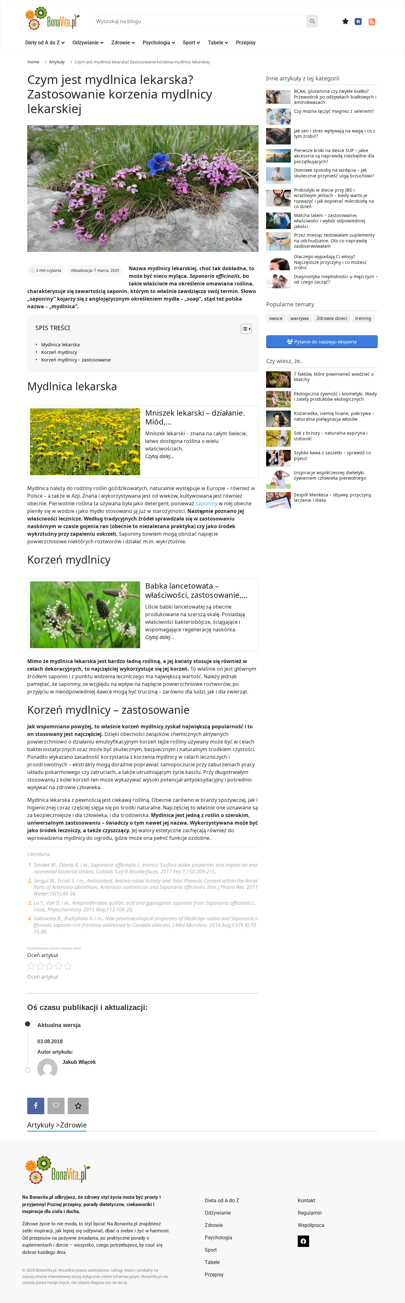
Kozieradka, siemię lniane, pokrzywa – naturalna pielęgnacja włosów (334, 416)
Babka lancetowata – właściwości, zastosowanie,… (196, 590)
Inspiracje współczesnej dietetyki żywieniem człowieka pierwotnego (330, 475)
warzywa (299, 318)
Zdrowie (120, 43)
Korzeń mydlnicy (59, 352)
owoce (276, 318)
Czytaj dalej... (159, 456)
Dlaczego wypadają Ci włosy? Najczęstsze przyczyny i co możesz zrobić (330, 262)
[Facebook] (358, 21)
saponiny (206, 503)
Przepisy (246, 43)
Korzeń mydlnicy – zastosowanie (76, 360)
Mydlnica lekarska (60, 345)
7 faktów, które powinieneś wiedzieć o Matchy (334, 377)
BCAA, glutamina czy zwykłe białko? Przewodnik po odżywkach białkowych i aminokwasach (335, 96)
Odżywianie (85, 43)
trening (363, 318)
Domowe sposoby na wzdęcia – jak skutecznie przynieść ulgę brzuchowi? (334, 173)
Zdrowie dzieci (332, 318)
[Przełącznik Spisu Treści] (243, 328)
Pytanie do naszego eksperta (325, 341)
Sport (189, 43)
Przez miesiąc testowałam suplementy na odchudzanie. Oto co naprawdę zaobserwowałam (334, 240)
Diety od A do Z (42, 43)
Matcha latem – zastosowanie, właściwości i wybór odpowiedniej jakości (329, 221)
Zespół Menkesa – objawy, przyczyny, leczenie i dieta (333, 497)
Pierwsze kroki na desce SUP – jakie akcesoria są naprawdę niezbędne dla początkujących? (334, 156)
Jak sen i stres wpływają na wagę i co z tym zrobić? (334, 133)
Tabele (215, 43)
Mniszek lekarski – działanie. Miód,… (195, 417)
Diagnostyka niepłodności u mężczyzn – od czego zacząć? (336, 279)
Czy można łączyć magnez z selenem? (334, 111)
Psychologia (156, 43)
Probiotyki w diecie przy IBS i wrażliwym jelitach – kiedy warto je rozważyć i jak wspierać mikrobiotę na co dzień (334, 198)
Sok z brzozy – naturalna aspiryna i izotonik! (331, 436)
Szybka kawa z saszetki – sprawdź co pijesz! (332, 455)
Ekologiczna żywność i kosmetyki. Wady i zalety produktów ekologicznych (335, 396)
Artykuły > (43, 1124)
